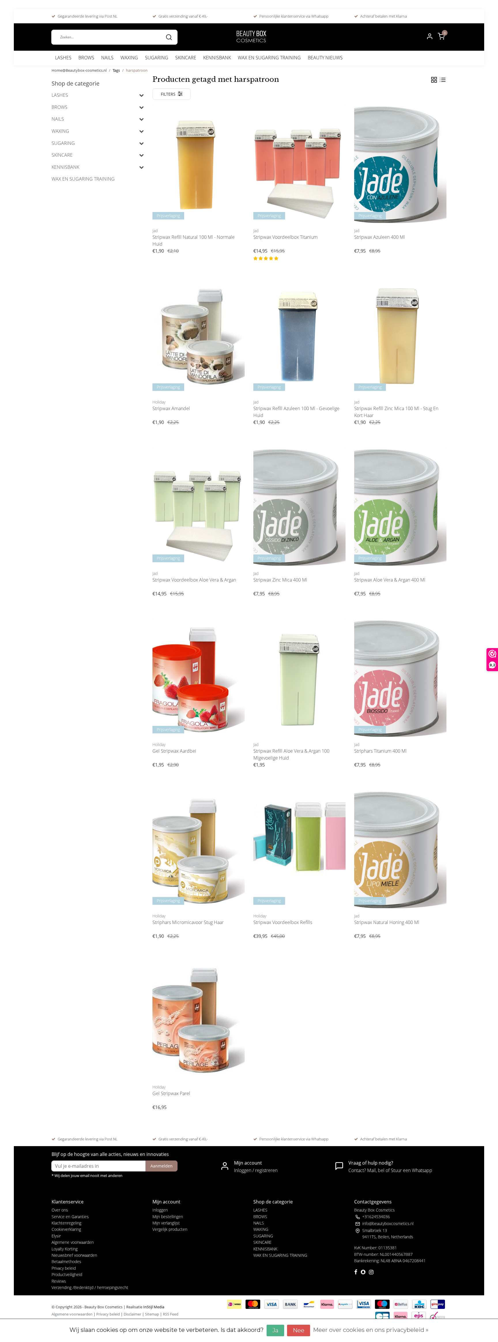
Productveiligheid (67, 1274)
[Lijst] (442, 80)
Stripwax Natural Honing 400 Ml (386, 922)
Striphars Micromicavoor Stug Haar (188, 922)
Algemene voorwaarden (73, 1242)
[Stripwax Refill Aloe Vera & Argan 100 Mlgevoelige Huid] (299, 678)
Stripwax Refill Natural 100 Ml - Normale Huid (193, 240)
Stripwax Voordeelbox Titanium (285, 237)
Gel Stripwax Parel (171, 1093)
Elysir (56, 1236)
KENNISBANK (217, 57)
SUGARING (156, 57)
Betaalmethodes (66, 1261)
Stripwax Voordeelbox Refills (282, 922)
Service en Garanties (70, 1216)
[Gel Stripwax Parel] (198, 1021)
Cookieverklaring (66, 1229)
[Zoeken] (169, 37)
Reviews (59, 1281)
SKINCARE (185, 57)
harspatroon (137, 70)
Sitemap (152, 1314)
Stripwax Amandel (171, 408)
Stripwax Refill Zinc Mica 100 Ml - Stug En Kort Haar (396, 412)
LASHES (63, 57)
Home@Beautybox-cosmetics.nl (79, 70)
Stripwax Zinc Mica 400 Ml (280, 580)
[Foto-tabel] (434, 80)
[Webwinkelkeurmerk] (437, 1316)
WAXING (129, 57)
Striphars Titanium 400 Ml (380, 751)
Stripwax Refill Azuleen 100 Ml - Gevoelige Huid (296, 412)
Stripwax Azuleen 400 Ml (379, 237)
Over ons (60, 1210)
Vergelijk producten (169, 1229)
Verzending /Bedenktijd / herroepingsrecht (90, 1287)
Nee (298, 1330)
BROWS (86, 57)
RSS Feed (170, 1314)
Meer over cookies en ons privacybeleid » (371, 1329)
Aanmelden (161, 1166)
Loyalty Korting (65, 1249)
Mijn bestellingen (167, 1216)
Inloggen (160, 1210)
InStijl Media (153, 1306)
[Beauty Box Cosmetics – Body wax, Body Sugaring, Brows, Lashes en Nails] (251, 37)
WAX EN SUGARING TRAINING (269, 57)
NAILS (107, 57)
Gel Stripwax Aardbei (174, 751)
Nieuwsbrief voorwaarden (74, 1255)
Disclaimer (132, 1314)
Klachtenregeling (66, 1223)
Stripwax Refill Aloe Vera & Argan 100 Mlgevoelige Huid (291, 754)
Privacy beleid (64, 1268)
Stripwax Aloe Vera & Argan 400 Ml (389, 580)
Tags (116, 70)
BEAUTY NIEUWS (325, 57)
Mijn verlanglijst (166, 1223)
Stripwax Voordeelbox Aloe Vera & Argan (194, 580)
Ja (275, 1330)
